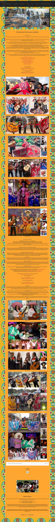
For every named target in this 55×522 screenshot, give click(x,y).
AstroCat (27, 514)
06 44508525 (29, 72)
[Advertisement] (27, 520)
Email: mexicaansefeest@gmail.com (6, 3)
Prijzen (32, 3)
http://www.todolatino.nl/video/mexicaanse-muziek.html (34, 270)
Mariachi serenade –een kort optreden (27, 59)
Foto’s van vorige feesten (27, 63)
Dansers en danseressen (27, 60)
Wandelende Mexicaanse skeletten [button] (45, 3)
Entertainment (22, 3)
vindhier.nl (27, 470)
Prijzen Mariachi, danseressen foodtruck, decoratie (28, 57)
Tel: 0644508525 (16, 3)
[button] (15, 464)
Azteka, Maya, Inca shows (27, 64)
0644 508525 (29, 68)
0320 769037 (28, 67)
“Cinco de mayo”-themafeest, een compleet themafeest (27, 58)
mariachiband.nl (39, 271)
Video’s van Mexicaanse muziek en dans (27, 62)
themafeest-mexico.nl (41, 269)
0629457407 (24, 72)
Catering (28, 3)
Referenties (37, 3)
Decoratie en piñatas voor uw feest (27, 61)
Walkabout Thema (3, 1)
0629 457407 (24, 68)
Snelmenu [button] (3, 5)
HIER (29, 511)
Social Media (27, 468)
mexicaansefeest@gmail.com (29, 278)
